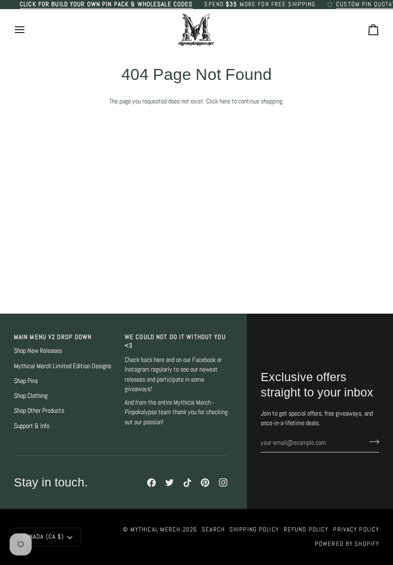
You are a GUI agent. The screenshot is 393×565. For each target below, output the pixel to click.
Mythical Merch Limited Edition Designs (62, 366)
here (225, 101)
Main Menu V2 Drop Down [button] (53, 337)
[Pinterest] (205, 482)
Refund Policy (306, 529)
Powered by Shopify (347, 544)
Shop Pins (26, 381)
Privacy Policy (356, 529)
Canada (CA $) (43, 537)
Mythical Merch (155, 529)
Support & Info (31, 426)
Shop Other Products (39, 411)
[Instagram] (223, 482)
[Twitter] (169, 482)
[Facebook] (151, 482)
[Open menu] (28, 30)
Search (213, 529)
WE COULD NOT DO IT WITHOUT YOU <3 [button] (175, 341)
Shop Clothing (30, 396)
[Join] (371, 441)
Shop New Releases (38, 351)
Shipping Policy (254, 529)
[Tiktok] (187, 482)
